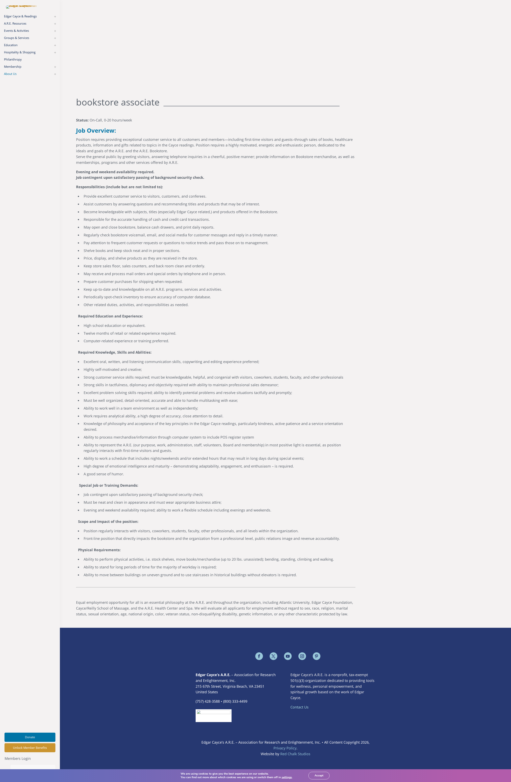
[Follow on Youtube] (288, 656)
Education (11, 45)
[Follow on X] (273, 656)
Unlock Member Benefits (30, 748)
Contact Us (299, 707)
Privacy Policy (284, 748)
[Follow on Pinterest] (316, 656)
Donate (30, 737)
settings (287, 777)
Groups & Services (16, 37)
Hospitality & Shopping (20, 52)
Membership (12, 66)
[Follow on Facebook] (259, 656)
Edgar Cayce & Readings (20, 16)
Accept (319, 775)
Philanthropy (13, 59)
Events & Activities (16, 30)
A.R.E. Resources (15, 23)
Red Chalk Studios (295, 753)
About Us (10, 73)
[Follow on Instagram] (302, 656)
